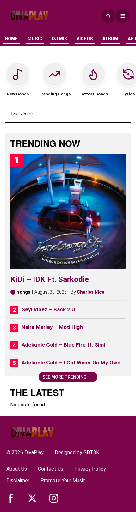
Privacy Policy (90, 469)
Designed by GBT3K (77, 452)
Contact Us (50, 469)
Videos (85, 38)
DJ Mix (59, 38)
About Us (16, 469)
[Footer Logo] (32, 432)
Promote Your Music (63, 481)
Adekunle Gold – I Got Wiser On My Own (71, 362)
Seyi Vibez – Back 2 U (48, 309)
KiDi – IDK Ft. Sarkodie (49, 279)
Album (110, 38)
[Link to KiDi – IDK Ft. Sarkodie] (68, 211)
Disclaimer (17, 481)
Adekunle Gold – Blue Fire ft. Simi (63, 345)
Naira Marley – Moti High (52, 327)
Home (11, 38)
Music (35, 38)
